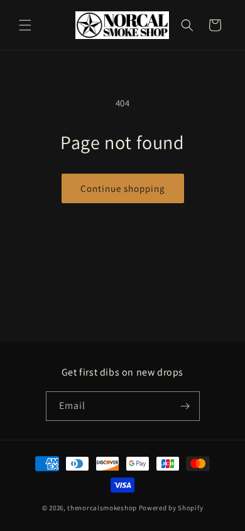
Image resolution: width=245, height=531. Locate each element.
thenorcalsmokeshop (102, 507)
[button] (25, 25)
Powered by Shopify (171, 507)
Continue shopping (122, 188)
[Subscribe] (185, 406)
